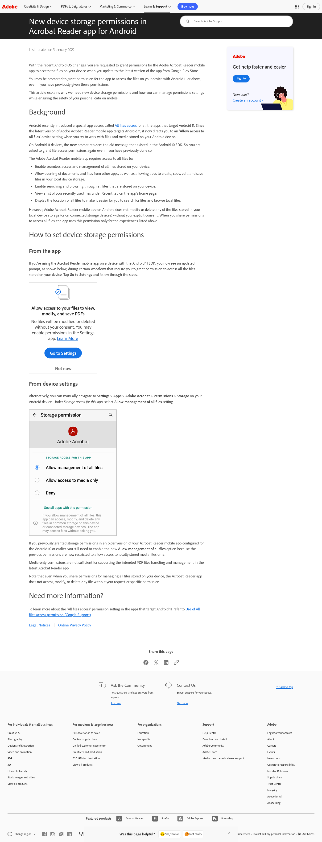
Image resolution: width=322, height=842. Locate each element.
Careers (271, 745)
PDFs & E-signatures (74, 6)
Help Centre (209, 733)
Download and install (214, 739)
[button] (297, 6)
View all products (18, 783)
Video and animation (20, 752)
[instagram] (52, 834)
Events (271, 752)
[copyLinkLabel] (176, 664)
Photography (15, 739)
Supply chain (274, 777)
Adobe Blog (274, 803)
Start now (182, 703)
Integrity (272, 790)
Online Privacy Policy (74, 625)
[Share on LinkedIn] (166, 664)
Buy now (187, 6)
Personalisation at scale (86, 733)
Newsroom (273, 758)
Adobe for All (274, 796)
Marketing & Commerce (115, 6)
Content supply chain (85, 739)
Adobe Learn (209, 752)
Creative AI (14, 733)
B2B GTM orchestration (86, 758)
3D (9, 764)
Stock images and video (21, 777)
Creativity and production (87, 752)
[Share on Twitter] (156, 664)
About (270, 739)
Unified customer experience (89, 745)
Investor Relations (277, 771)
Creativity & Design (36, 6)
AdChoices (308, 834)
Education (143, 733)
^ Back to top (284, 687)
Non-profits (143, 739)
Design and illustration (21, 745)
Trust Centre (274, 783)
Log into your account (279, 733)
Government (144, 745)
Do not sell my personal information (274, 834)
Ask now (116, 703)
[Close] (229, 833)
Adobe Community (213, 745)
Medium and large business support (223, 758)
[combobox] (236, 21)
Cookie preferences (239, 834)
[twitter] (61, 834)
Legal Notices (39, 625)
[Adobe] (9, 6)
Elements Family (17, 771)
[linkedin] (69, 834)
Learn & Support (155, 6)
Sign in (311, 6)
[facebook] (44, 834)
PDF (10, 758)
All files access (126, 125)
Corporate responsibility (281, 764)
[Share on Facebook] (146, 664)
